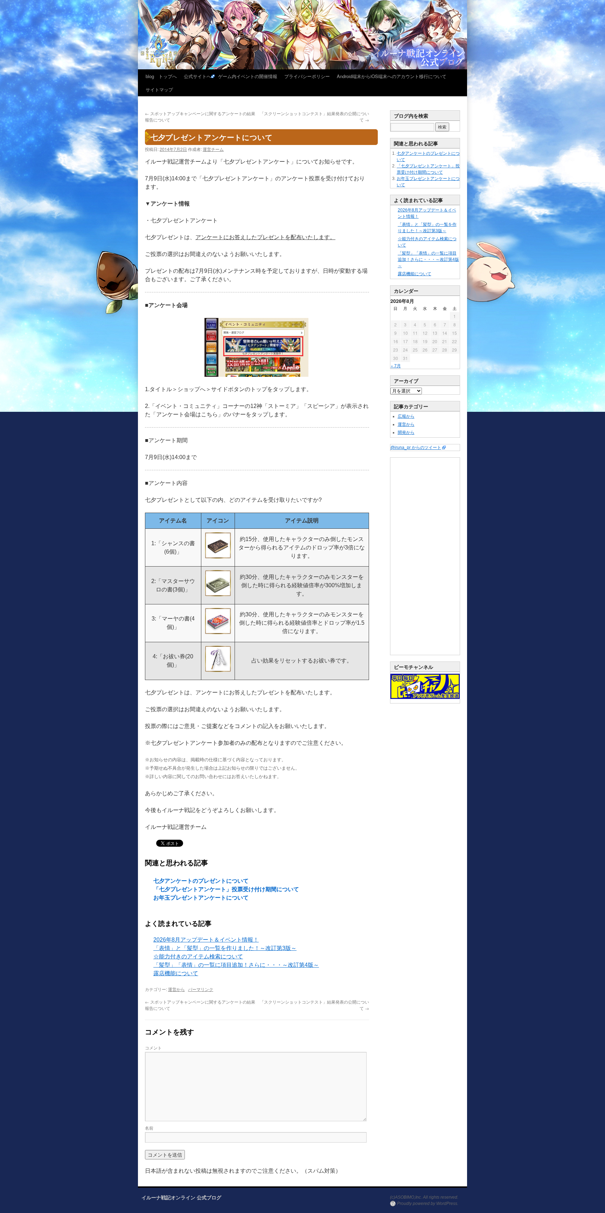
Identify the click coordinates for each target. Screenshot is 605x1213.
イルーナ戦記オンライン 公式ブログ (181, 1197)
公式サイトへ (197, 76)
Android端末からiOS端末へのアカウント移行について (391, 76)
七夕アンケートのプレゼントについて (201, 881)
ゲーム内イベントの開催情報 (247, 76)
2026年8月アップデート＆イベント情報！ (206, 940)
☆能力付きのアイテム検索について (198, 956)
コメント (153, 1048)
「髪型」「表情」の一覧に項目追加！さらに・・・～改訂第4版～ (236, 965)
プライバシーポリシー (307, 76)
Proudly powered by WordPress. (427, 1203)
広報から (406, 416)
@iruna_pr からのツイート (415, 447)
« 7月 (396, 365)
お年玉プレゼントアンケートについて (201, 898)
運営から (176, 989)
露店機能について (175, 973)
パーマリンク (200, 989)
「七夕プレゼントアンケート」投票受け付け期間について (226, 889)
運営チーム (213, 149)
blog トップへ (161, 76)
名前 (149, 1128)
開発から (406, 432)
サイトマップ (159, 89)
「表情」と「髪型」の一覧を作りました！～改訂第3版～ (225, 948)
